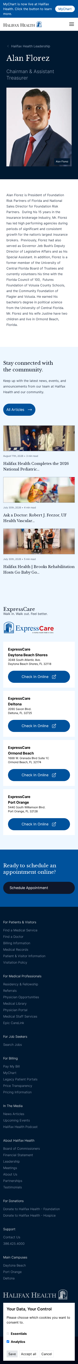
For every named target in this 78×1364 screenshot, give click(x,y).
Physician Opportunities (21, 997)
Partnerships (12, 1181)
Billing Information (16, 943)
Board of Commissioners (21, 1148)
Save (12, 1354)
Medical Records (15, 949)
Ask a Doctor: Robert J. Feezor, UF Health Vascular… (34, 518)
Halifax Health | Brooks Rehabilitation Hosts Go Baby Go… (39, 570)
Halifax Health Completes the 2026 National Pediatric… (36, 466)
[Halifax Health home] (22, 24)
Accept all (28, 1354)
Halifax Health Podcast (20, 1127)
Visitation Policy (15, 962)
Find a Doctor (13, 937)
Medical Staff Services (20, 1016)
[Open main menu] (71, 24)
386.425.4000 (14, 1244)
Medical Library (15, 1003)
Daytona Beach (14, 1265)
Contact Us (11, 1237)
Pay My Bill (11, 1066)
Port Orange (12, 1272)
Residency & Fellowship (20, 984)
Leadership (11, 1161)
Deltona (9, 1278)
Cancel (46, 1354)
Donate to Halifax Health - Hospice (29, 1215)
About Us (10, 1174)
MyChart (65, 9)
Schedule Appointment (29, 888)
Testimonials (12, 1187)
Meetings (10, 1168)
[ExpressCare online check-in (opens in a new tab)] (28, 627)
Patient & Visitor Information (24, 956)
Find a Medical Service (20, 930)
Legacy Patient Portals (20, 1079)
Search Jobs (12, 1045)
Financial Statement (18, 1155)
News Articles (13, 1114)
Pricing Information (17, 1092)
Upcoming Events (16, 1120)
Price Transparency (17, 1086)
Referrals (10, 991)
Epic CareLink (13, 1023)
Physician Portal (15, 1010)
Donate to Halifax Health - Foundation (31, 1209)
